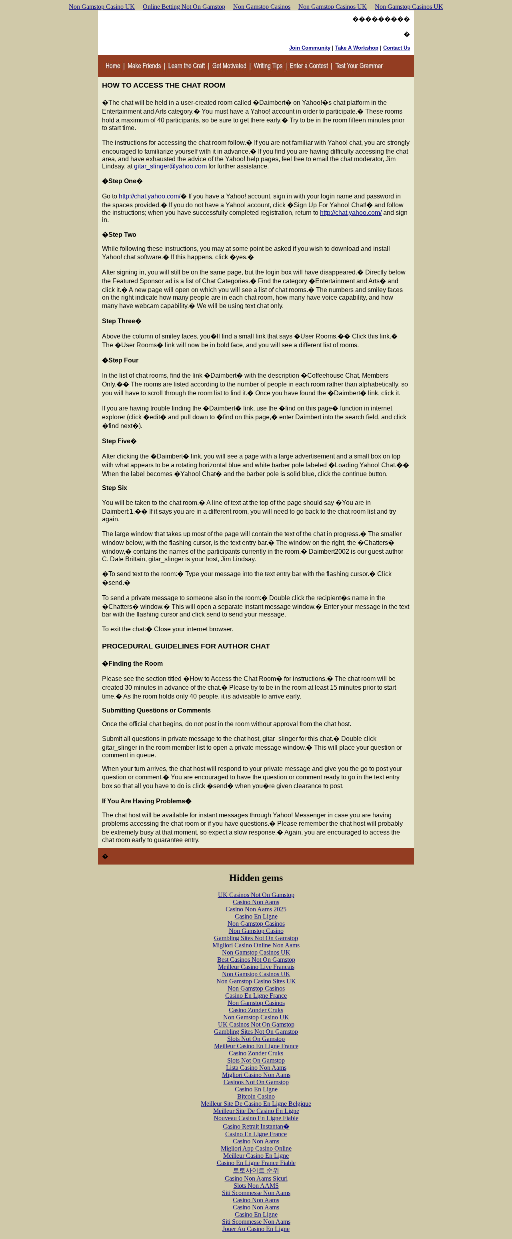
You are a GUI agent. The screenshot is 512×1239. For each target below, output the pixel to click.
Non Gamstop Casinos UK (332, 6)
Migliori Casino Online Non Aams (256, 945)
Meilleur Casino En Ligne (256, 1155)
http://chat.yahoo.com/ (149, 196)
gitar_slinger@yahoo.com (170, 166)
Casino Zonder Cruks (256, 1010)
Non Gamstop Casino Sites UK (256, 981)
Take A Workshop (356, 48)
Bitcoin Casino (256, 1096)
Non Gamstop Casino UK (102, 6)
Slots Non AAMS (256, 1185)
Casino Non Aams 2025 (256, 909)
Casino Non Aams (256, 902)
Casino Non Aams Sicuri (256, 1178)
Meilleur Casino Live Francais (256, 966)
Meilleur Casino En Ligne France (256, 1046)
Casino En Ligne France (256, 995)
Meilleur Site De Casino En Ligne (256, 1110)
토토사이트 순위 (256, 1170)
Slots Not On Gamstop (256, 1038)
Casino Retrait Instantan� (256, 1126)
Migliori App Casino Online (256, 1148)
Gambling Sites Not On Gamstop (256, 938)
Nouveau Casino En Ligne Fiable (256, 1118)
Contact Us (396, 48)
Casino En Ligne (256, 916)
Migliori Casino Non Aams (256, 1074)
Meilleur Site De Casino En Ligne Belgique (256, 1103)
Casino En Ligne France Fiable (256, 1162)
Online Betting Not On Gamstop (184, 6)
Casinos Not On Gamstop (256, 1082)
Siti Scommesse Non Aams (256, 1192)
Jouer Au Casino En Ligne (256, 1228)
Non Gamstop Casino (256, 930)
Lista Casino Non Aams (256, 1067)
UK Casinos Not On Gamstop (256, 894)
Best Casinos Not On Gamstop (256, 959)
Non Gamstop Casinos (261, 6)
